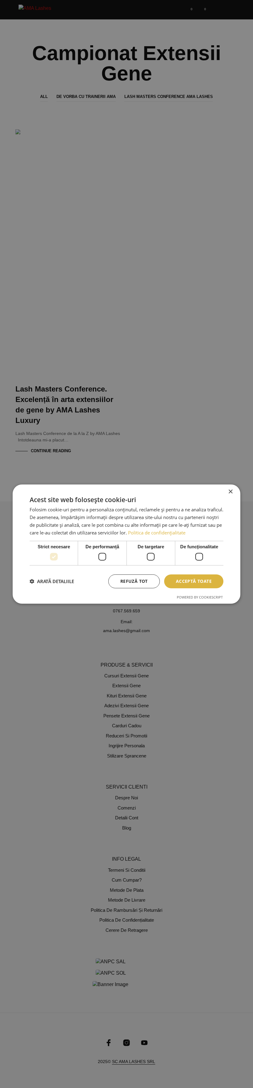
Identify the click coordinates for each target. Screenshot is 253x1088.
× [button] (230, 491)
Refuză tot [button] (134, 581)
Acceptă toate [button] (194, 581)
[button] (52, 581)
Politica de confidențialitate (156, 532)
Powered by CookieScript (200, 597)
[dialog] (126, 544)
